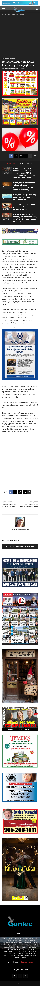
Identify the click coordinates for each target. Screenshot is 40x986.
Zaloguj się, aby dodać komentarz (20, 546)
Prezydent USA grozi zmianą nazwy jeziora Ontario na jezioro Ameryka (24, 197)
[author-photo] (20, 526)
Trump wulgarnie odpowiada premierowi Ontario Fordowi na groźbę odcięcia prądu (24, 206)
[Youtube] (25, 976)
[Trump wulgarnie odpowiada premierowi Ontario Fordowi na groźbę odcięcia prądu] (7, 206)
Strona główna (6, 14)
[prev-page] (34, 163)
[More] (35, 156)
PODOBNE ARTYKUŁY (9, 163)
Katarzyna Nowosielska (11, 68)
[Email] (25, 156)
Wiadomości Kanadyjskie (19, 14)
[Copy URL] (21, 156)
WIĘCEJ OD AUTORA (25, 163)
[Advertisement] (20, 36)
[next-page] (37, 163)
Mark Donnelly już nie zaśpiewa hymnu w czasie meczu (29, 507)
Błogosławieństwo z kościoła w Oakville (9, 506)
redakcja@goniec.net (25, 962)
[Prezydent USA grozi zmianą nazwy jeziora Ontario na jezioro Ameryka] (7, 197)
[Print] (30, 156)
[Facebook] (11, 156)
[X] (16, 156)
